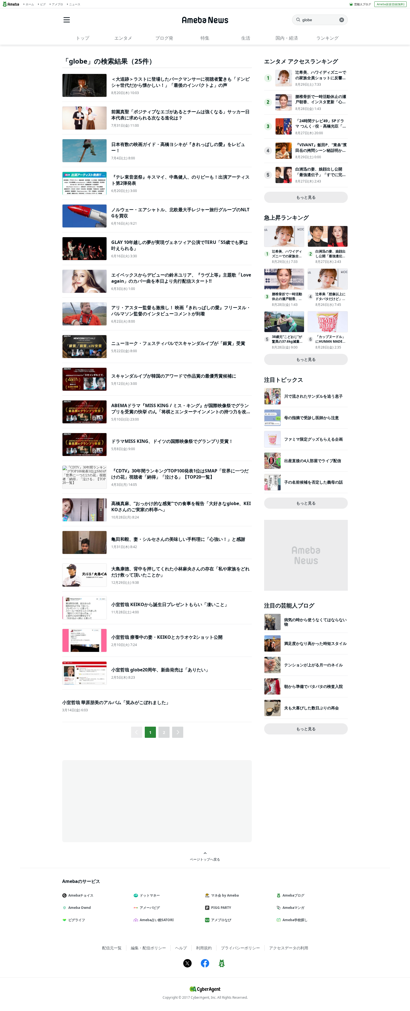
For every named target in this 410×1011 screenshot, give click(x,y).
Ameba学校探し (295, 920)
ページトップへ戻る (205, 859)
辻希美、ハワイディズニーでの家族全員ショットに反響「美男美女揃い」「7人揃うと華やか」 (320, 80)
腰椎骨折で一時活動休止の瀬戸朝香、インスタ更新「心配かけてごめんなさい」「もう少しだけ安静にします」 (320, 105)
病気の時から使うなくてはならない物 (315, 622)
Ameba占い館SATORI (157, 920)
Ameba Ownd (79, 907)
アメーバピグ (150, 907)
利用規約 (204, 947)
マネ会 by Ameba (225, 895)
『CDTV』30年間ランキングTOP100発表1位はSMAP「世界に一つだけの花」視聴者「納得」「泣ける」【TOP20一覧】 (180, 474)
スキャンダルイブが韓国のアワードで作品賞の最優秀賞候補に (173, 376)
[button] (177, 732)
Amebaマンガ (293, 907)
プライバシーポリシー (240, 947)
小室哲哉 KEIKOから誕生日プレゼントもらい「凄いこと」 (170, 604)
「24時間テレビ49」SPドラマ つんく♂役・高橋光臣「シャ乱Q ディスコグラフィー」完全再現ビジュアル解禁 (320, 129)
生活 (245, 38)
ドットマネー (150, 895)
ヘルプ (181, 947)
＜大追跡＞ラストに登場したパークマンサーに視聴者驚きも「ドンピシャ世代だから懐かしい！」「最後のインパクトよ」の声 (180, 82)
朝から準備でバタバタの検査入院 (313, 686)
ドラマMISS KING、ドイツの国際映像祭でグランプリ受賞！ (172, 441)
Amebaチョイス (80, 895)
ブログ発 (164, 38)
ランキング (327, 38)
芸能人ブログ (362, 4)
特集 (205, 38)
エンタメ (123, 38)
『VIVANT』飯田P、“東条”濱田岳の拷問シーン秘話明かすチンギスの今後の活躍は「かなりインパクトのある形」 (321, 153)
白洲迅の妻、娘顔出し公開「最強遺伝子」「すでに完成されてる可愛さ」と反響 (320, 174)
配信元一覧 (112, 947)
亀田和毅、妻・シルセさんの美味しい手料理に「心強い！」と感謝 (178, 539)
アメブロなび (221, 920)
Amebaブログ (293, 895)
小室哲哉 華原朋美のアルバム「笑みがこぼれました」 (116, 702)
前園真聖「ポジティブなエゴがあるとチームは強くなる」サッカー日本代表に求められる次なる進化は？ (180, 115)
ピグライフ (76, 920)
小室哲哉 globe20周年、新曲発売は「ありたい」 (160, 670)
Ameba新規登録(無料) (390, 4)
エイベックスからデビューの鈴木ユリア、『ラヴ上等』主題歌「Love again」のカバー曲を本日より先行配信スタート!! (181, 278)
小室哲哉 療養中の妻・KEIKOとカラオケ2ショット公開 (167, 637)
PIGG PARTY (221, 907)
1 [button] (150, 732)
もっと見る (306, 197)
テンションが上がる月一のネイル (313, 664)
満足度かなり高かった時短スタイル (315, 643)
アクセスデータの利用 (288, 947)
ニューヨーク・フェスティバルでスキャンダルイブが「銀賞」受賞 (178, 343)
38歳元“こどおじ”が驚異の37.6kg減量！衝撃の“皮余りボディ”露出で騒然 (287, 343)
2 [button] (164, 732)
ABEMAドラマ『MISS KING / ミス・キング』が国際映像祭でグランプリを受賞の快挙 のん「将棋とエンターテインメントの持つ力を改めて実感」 (181, 411)
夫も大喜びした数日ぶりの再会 (311, 707)
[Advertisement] (112, 800)
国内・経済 (287, 38)
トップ (82, 38)
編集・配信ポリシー (148, 947)
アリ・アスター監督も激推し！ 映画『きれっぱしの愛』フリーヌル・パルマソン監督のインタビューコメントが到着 (181, 310)
